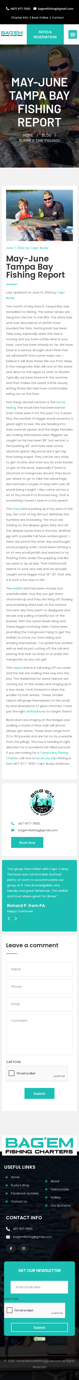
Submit (39, 1093)
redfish (18, 588)
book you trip (46, 758)
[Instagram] (24, 1248)
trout (16, 509)
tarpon (18, 668)
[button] (72, 34)
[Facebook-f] (11, 1248)
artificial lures (36, 711)
